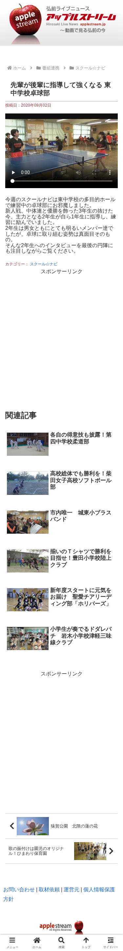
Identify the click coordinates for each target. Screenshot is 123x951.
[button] (110, 772)
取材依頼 (49, 889)
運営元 (71, 889)
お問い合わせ (19, 889)
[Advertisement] (61, 337)
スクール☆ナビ (43, 264)
